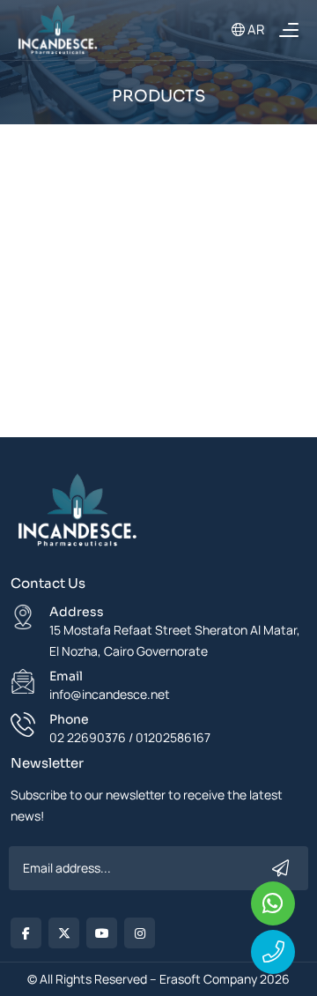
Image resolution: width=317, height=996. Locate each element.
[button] (288, 29)
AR (254, 29)
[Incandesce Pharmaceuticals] (77, 515)
